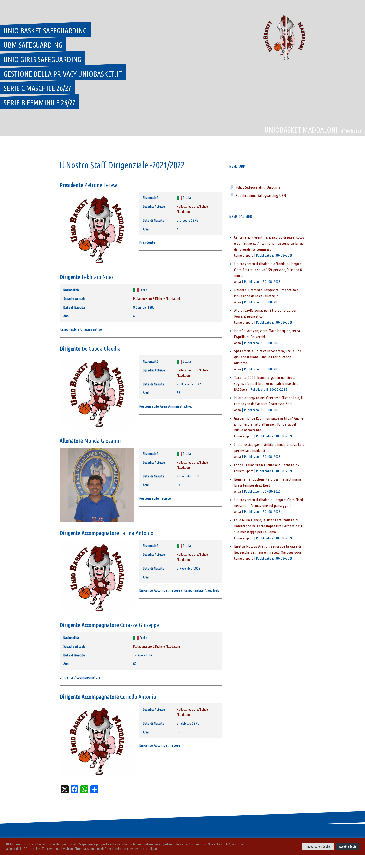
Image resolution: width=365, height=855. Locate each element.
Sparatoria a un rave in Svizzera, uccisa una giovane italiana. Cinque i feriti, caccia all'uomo (267, 357)
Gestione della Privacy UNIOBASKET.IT (63, 74)
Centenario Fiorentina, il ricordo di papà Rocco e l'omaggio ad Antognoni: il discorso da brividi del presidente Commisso (269, 243)
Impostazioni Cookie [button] (318, 846)
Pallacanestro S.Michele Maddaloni (156, 299)
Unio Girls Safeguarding (42, 59)
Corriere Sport (243, 255)
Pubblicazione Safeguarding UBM (261, 196)
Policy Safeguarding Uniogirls (258, 187)
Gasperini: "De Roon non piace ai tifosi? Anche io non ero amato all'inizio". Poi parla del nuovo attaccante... (268, 424)
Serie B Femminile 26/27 (40, 102)
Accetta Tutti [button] (347, 846)
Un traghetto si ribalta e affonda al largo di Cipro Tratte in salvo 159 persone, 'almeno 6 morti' (268, 270)
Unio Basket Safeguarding (45, 30)
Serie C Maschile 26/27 (37, 88)
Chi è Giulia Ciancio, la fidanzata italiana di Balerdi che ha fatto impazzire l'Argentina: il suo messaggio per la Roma (268, 526)
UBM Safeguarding (33, 45)
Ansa (237, 282)
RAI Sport (240, 389)
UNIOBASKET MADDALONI (301, 130)
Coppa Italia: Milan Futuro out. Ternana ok (266, 465)
